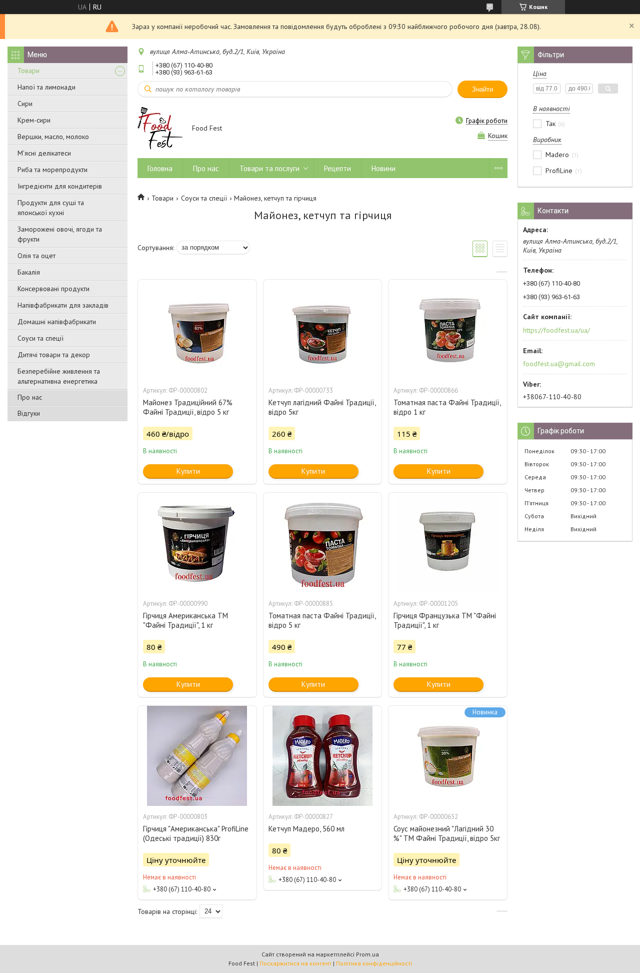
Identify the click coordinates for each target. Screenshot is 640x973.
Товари (29, 70)
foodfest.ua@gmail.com (559, 363)
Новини (384, 168)
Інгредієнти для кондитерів (60, 186)
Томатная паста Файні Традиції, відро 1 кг (447, 407)
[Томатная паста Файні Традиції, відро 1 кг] (447, 330)
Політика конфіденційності (374, 963)
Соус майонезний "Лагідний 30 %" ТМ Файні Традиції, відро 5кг (447, 833)
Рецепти (337, 168)
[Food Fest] (160, 129)
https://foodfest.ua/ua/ (556, 330)
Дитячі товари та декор (54, 354)
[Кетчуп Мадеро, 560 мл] (323, 756)
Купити (188, 471)
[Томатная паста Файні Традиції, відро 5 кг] (323, 543)
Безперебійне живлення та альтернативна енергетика (59, 376)
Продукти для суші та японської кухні (51, 207)
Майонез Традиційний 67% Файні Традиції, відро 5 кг (187, 407)
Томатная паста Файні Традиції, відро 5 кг (322, 620)
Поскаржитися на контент (296, 963)
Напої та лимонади (47, 87)
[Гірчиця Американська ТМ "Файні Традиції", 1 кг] (197, 543)
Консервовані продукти (54, 288)
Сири (25, 103)
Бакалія (29, 272)
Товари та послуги (270, 168)
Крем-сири (34, 120)
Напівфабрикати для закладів (63, 305)
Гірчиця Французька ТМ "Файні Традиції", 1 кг (445, 620)
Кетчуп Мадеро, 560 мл (306, 828)
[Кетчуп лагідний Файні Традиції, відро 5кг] (323, 330)
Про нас (30, 397)
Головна (160, 168)
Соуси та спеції (41, 338)
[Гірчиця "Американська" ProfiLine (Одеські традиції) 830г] (197, 756)
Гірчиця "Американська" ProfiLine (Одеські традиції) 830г (195, 833)
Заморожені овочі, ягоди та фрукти (60, 234)
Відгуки (29, 413)
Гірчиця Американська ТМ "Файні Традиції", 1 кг (185, 620)
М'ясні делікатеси (44, 153)
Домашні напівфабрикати (57, 321)
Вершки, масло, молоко (53, 136)
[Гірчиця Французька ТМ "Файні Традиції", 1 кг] (447, 543)
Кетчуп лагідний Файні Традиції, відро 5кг (322, 407)
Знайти (482, 89)
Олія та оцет (37, 255)
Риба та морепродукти (53, 169)
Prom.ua (367, 954)
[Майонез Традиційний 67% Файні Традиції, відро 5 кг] (197, 330)
